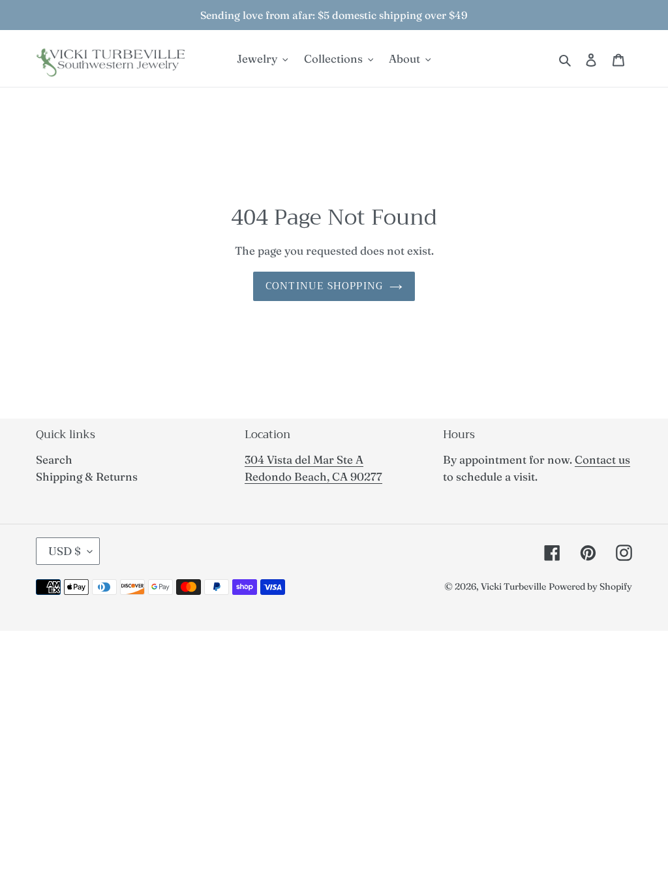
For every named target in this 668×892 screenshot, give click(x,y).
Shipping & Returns (87, 476)
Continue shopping (324, 286)
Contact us (602, 459)
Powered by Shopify (590, 586)
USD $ (64, 551)
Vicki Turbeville (513, 586)
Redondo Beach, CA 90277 (313, 476)
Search (54, 459)
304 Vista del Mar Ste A (304, 459)
